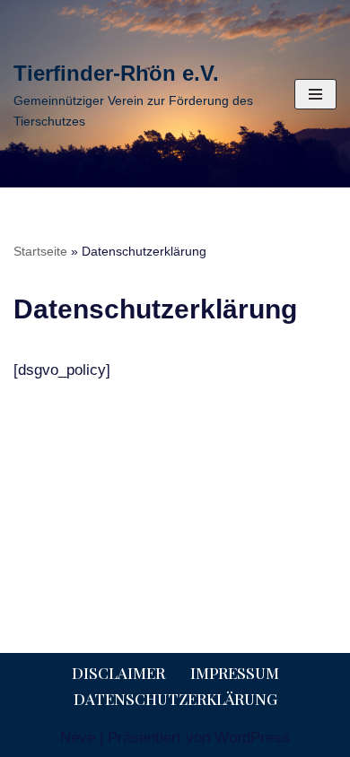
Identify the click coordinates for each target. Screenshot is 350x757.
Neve (77, 737)
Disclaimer (118, 673)
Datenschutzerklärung (175, 699)
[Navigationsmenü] (315, 94)
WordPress (252, 737)
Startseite (40, 251)
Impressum (234, 673)
